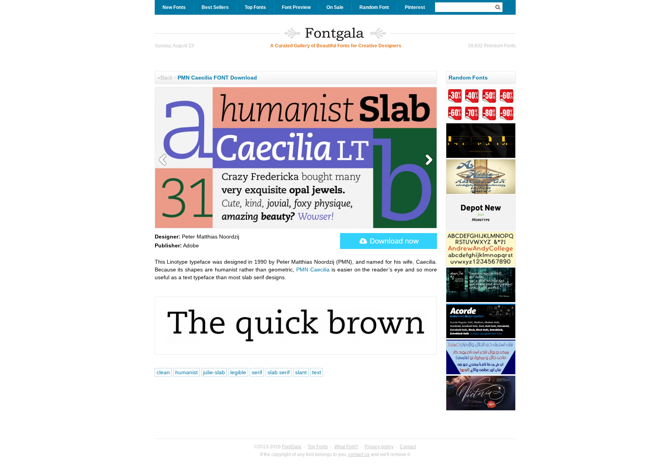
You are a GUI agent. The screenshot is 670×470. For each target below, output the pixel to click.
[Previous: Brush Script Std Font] (164, 160)
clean (163, 372)
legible (238, 372)
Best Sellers (215, 7)
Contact (408, 446)
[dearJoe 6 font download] (481, 301)
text (316, 372)
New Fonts (174, 7)
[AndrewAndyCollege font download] (481, 265)
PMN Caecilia (313, 269)
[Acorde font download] (481, 337)
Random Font (374, 7)
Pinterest (415, 7)
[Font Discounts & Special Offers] (481, 121)
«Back (165, 77)
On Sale (335, 7)
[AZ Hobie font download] (481, 193)
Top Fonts (255, 7)
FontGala (291, 446)
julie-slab (214, 372)
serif (257, 372)
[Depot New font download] (481, 229)
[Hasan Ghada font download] (481, 373)
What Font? (346, 446)
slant (301, 372)
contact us (359, 454)
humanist (186, 372)
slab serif (279, 372)
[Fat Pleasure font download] (481, 157)
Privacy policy (379, 446)
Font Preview (296, 7)
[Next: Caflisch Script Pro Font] (427, 160)
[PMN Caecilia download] (388, 241)
